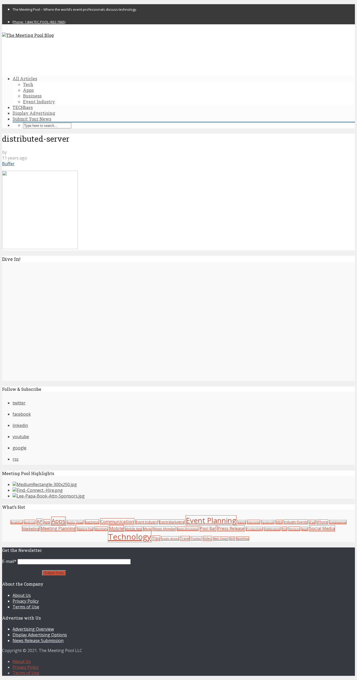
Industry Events (295, 522)
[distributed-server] (40, 247)
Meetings (101, 529)
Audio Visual (75, 522)
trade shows (170, 538)
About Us (22, 595)
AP (39, 521)
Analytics (16, 522)
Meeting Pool (85, 529)
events (242, 522)
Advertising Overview (33, 629)
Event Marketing (171, 522)
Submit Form (54, 573)
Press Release (230, 528)
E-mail (9, 561)
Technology (129, 536)
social (305, 529)
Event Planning (211, 520)
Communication (117, 521)
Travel (185, 538)
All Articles (25, 78)
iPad (312, 522)
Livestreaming (338, 522)
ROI (284, 529)
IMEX (279, 522)
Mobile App (133, 529)
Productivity (254, 529)
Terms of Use (26, 607)
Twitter (196, 538)
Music (147, 529)
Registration (272, 529)
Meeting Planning (58, 528)
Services (294, 529)
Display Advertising (34, 113)
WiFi (232, 538)
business (92, 522)
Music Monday (164, 529)
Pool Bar (208, 528)
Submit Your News (32, 119)
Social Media (322, 528)
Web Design (221, 538)
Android (29, 522)
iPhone (322, 522)
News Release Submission (38, 640)
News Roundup (187, 529)
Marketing (30, 528)
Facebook (267, 522)
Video (207, 538)
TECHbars (23, 107)
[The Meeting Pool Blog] (28, 35)
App (47, 521)
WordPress (243, 538)
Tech (28, 84)
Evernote (253, 522)
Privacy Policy (26, 601)
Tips (156, 538)
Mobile (116, 528)
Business (32, 96)
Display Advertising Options (40, 635)
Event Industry (39, 101)
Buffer (8, 164)
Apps (28, 90)
